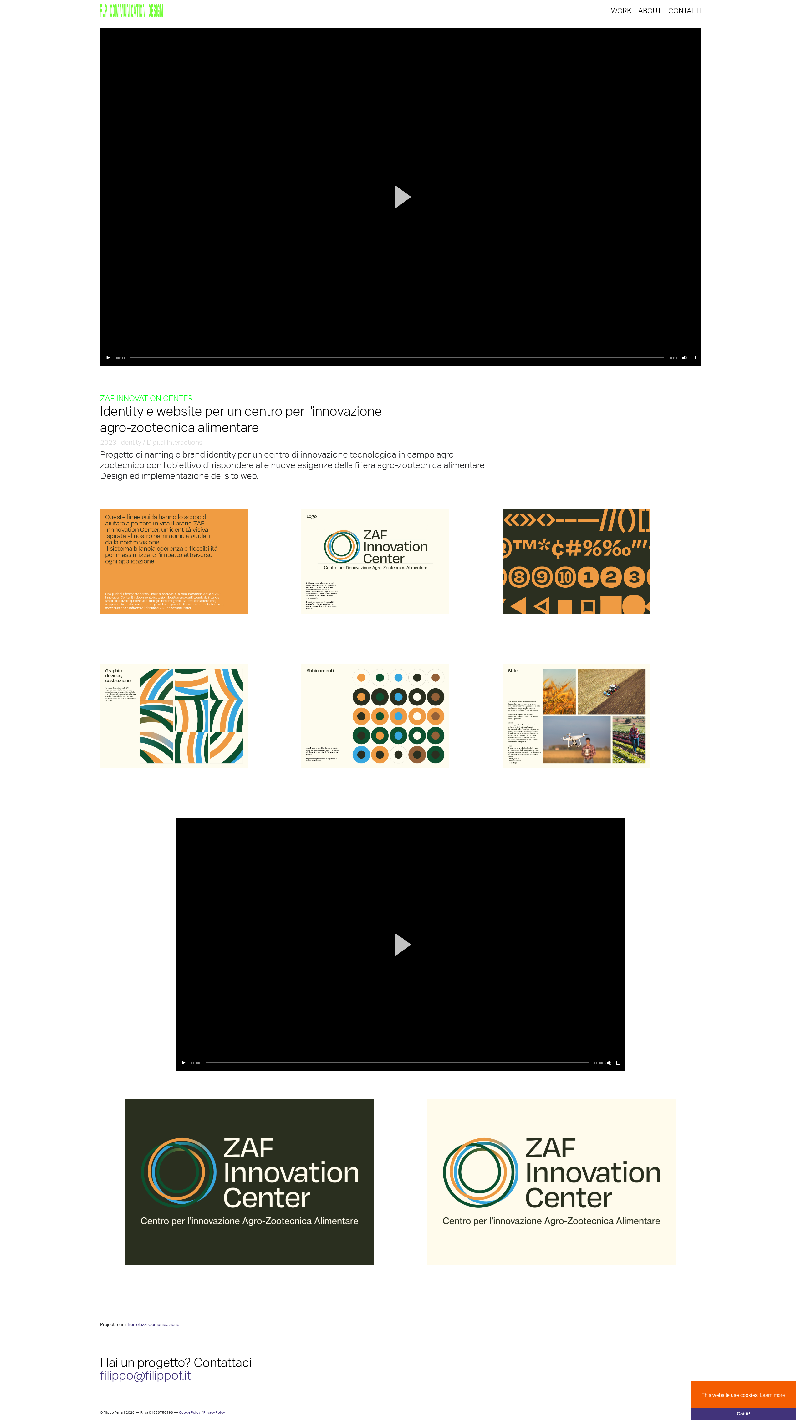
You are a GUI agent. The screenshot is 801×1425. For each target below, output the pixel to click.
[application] (400, 197)
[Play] (108, 358)
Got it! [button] (743, 1413)
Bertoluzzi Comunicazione (153, 1324)
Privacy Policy (214, 1413)
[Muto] (684, 358)
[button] (400, 197)
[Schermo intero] (694, 358)
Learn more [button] (772, 1395)
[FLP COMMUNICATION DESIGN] (131, 11)
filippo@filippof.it (145, 1375)
